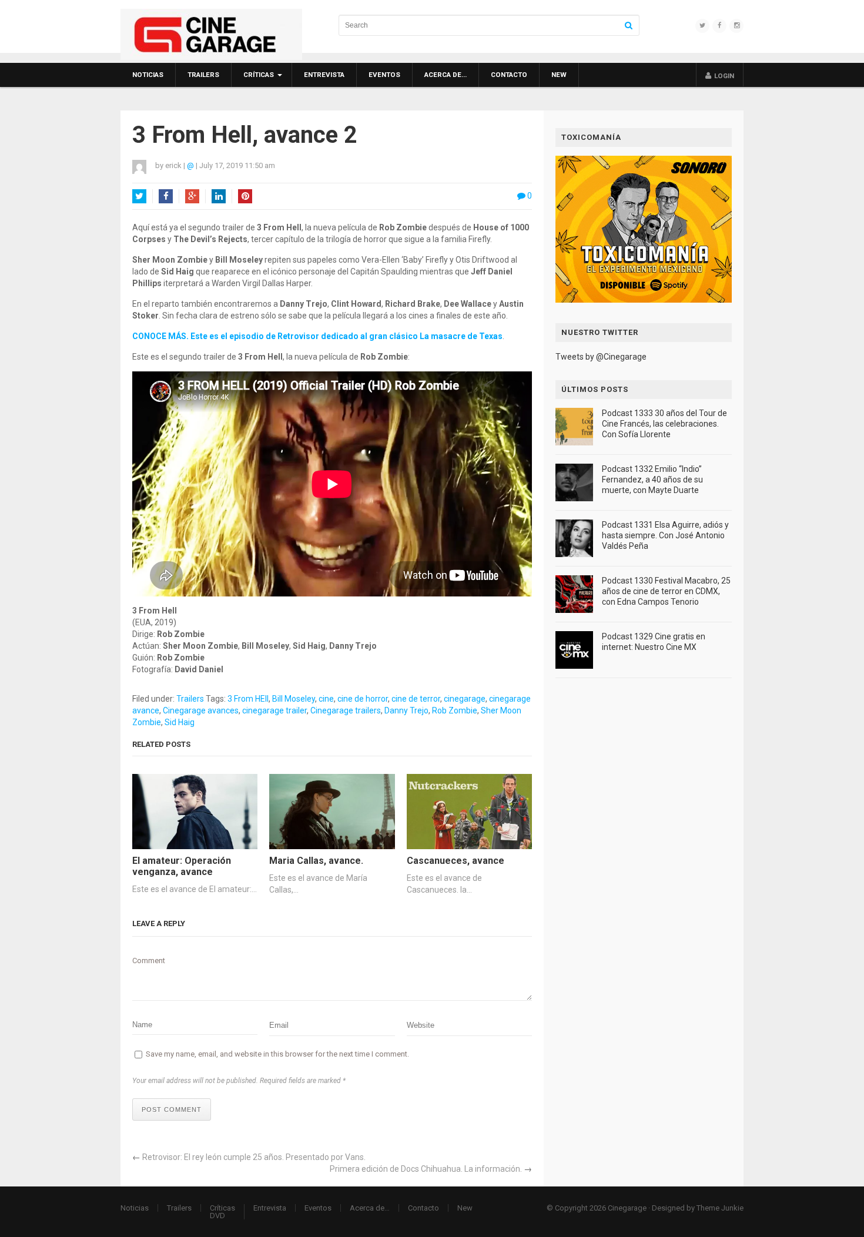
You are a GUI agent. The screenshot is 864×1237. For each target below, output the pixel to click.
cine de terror (415, 698)
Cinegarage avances (201, 710)
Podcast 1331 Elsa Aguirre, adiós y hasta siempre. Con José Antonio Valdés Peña (665, 535)
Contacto (509, 75)
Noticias (147, 75)
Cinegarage (627, 1208)
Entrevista (324, 75)
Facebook (166, 196)
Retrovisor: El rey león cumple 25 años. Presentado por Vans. (254, 1157)
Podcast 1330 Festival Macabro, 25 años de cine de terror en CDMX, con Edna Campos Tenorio (666, 591)
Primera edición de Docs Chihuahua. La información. (426, 1169)
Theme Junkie (720, 1208)
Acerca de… (445, 75)
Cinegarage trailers (345, 710)
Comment (148, 960)
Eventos (384, 75)
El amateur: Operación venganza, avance (181, 866)
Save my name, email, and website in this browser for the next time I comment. (277, 1054)
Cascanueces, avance (455, 860)
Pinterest (245, 196)
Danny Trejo (406, 710)
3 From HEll (248, 698)
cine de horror (362, 698)
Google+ (192, 196)
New (559, 75)
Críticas (258, 75)
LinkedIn (219, 196)
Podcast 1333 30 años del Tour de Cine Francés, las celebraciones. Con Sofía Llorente (664, 423)
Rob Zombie (454, 710)
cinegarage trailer (274, 710)
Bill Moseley (293, 698)
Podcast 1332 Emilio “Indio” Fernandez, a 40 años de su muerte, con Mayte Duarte (652, 479)
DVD (217, 1215)
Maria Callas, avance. (316, 860)
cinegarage (464, 698)
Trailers (203, 75)
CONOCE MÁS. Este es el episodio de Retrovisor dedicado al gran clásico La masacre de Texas (317, 336)
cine (326, 698)
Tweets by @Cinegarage (601, 356)
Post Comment (172, 1109)
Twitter (139, 196)
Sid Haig (180, 722)
